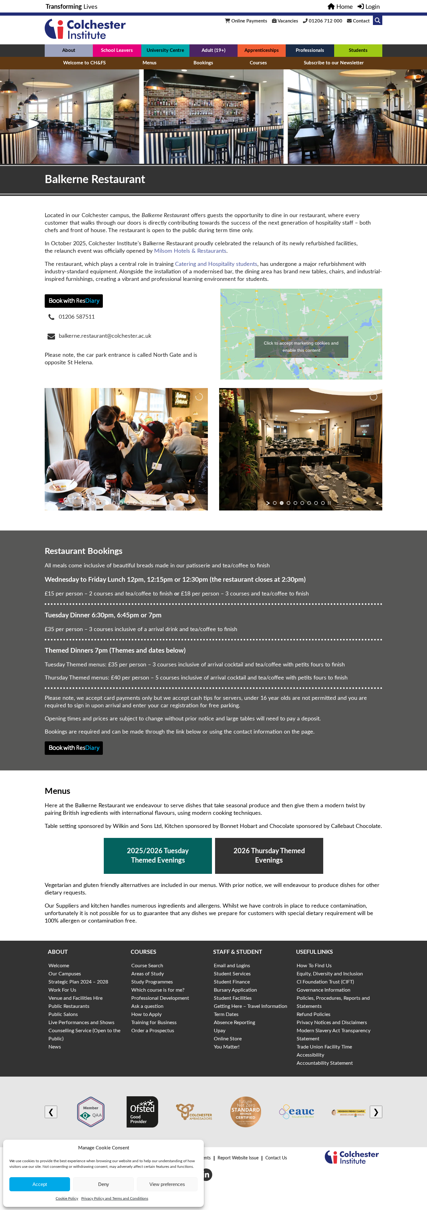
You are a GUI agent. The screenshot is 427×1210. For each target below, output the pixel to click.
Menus (150, 63)
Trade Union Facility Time (324, 1046)
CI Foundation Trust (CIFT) (325, 981)
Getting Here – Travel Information (250, 1006)
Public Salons (63, 1014)
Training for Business (154, 1022)
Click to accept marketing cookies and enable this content (301, 347)
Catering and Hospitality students (216, 264)
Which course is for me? (157, 990)
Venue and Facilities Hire (75, 998)
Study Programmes (152, 981)
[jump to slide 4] (121, 503)
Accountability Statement (325, 1063)
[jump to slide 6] (135, 503)
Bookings (203, 63)
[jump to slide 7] (141, 503)
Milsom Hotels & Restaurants (190, 251)
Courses (258, 63)
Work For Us (62, 990)
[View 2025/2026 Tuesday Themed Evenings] (158, 856)
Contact (361, 21)
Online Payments (248, 21)
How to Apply (146, 1014)
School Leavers (117, 50)
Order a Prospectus (152, 1030)
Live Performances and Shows (81, 1022)
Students (358, 50)
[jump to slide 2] (107, 503)
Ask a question (147, 1006)
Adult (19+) (213, 50)
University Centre (165, 50)
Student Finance (232, 981)
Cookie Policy (67, 1198)
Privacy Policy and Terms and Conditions (114, 1198)
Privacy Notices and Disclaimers (332, 1022)
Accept (40, 1184)
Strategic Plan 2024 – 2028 (78, 981)
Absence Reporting (234, 1022)
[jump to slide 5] (128, 503)
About (68, 50)
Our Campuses (64, 973)
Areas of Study (147, 973)
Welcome (58, 965)
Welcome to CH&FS (84, 63)
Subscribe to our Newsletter (334, 63)
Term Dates (226, 1014)
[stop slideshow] (154, 503)
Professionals (310, 50)
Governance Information (323, 990)
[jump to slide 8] (148, 503)
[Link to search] (377, 20)
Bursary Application (235, 990)
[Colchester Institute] (85, 37)
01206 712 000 (325, 21)
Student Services (232, 973)
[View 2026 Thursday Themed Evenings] (269, 856)
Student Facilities (233, 998)
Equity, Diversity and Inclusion (330, 973)
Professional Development (160, 998)
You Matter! (226, 1046)
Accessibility (310, 1055)
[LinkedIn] (206, 1174)
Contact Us (276, 1158)
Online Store (228, 1038)
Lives (72, 7)
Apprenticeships (261, 50)
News (54, 1046)
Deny (103, 1184)
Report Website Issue (238, 1158)
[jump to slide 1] (100, 503)
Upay (219, 1030)
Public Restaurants (68, 1006)
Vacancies (287, 21)
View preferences (167, 1184)
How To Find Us (314, 965)
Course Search (147, 965)
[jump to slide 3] (114, 503)
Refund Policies (313, 1014)
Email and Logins (232, 965)
